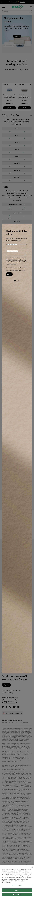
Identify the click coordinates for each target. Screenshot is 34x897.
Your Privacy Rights (17, 885)
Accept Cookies (17, 894)
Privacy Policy (11, 259)
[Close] (29, 227)
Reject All (17, 890)
